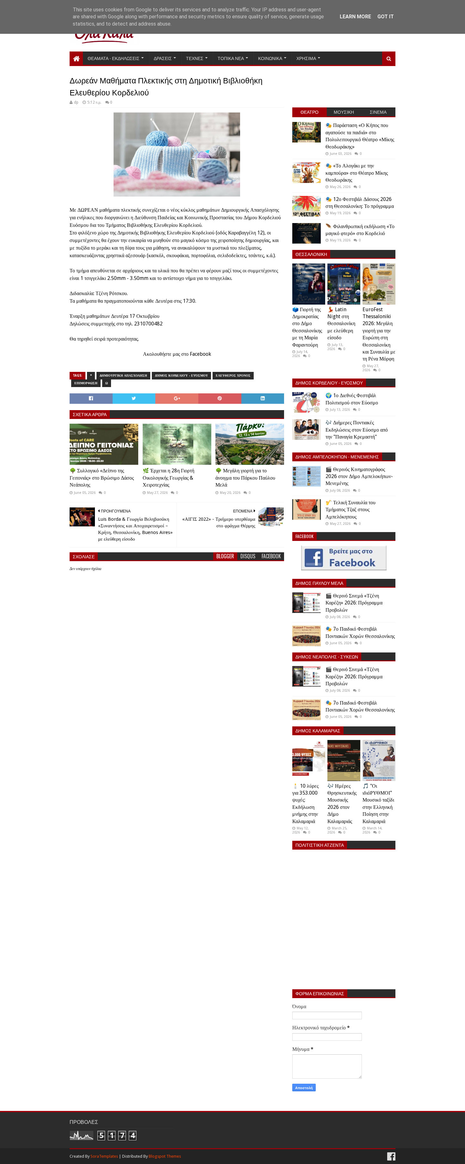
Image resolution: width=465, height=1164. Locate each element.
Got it (385, 17)
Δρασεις (163, 58)
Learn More (355, 17)
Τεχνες (194, 58)
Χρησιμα (306, 58)
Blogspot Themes (165, 1156)
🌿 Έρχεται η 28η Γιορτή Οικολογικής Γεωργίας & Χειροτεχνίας (168, 478)
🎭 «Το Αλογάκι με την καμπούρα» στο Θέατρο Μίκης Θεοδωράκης (357, 173)
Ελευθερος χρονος (233, 375)
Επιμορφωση (85, 383)
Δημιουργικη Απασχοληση (123, 375)
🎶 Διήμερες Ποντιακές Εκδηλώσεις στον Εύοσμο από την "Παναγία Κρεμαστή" (357, 430)
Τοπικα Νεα (231, 58)
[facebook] (390, 1156)
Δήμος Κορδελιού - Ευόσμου (181, 375)
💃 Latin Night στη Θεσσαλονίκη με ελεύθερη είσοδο (341, 323)
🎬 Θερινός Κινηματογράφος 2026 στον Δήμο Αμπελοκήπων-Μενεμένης (359, 476)
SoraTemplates (104, 1156)
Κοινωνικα (270, 58)
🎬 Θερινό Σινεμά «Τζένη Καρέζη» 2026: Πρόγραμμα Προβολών (354, 603)
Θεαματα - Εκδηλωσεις (114, 58)
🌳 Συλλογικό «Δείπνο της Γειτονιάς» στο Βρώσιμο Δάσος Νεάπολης (102, 478)
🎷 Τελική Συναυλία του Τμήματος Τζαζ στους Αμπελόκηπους (350, 510)
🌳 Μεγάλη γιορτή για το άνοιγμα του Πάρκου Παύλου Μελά (245, 478)
